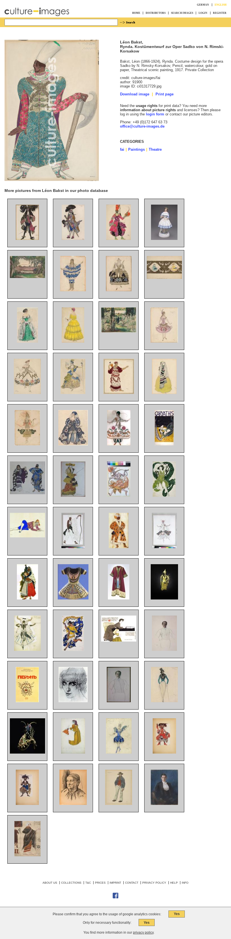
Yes (177, 914)
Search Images (182, 13)
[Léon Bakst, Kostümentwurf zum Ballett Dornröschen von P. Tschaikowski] (27, 239)
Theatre (155, 149)
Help (174, 882)
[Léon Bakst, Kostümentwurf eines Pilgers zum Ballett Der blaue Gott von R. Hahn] (73, 547)
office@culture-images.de (142, 126)
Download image (134, 94)
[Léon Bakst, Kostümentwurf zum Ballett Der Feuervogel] (118, 495)
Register (219, 13)
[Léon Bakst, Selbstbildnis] (164, 649)
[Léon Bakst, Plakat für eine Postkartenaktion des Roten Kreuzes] (118, 640)
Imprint (115, 882)
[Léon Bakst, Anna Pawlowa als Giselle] (164, 239)
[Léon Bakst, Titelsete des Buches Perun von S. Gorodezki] (27, 701)
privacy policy (143, 932)
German (203, 4)
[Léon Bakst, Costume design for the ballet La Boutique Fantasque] (118, 804)
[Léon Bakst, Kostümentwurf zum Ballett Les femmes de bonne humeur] (73, 239)
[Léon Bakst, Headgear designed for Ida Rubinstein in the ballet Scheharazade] (27, 752)
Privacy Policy (154, 882)
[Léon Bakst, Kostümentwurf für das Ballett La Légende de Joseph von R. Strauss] (73, 444)
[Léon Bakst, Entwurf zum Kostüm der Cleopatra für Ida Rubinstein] (164, 495)
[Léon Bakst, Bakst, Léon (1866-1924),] (27, 855)
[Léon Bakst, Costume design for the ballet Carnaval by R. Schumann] (164, 701)
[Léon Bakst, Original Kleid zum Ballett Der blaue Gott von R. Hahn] (164, 598)
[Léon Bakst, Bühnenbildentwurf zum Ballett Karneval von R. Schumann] (27, 277)
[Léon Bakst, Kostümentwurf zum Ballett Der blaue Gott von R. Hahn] (27, 649)
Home (136, 13)
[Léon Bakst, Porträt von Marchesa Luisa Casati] (73, 701)
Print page (165, 94)
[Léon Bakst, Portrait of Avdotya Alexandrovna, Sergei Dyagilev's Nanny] (73, 804)
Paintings (136, 149)
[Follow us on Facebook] (115, 897)
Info (185, 882)
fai (122, 149)
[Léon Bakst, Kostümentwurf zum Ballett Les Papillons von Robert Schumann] (27, 341)
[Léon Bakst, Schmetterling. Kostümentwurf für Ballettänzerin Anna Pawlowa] (73, 649)
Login (203, 13)
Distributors (156, 13)
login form (155, 114)
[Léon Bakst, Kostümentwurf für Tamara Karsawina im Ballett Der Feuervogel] (27, 444)
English (220, 4)
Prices (100, 882)
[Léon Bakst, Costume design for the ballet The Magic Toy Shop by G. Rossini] (73, 752)
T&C (88, 882)
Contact (131, 882)
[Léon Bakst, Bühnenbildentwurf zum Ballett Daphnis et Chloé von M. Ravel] (118, 331)
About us (50, 882)
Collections (71, 882)
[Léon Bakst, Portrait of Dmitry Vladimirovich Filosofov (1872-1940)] (164, 804)
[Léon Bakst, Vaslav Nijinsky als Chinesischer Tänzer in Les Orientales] (27, 536)
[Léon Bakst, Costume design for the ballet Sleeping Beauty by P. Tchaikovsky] (119, 752)
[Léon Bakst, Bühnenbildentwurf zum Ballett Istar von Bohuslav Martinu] (164, 277)
